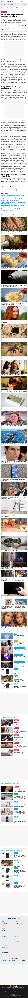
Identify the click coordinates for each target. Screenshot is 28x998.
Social (3, 943)
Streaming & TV (5, 945)
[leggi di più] (26, 29)
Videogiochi (4, 947)
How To (16, 936)
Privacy (16, 991)
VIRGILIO (7, 987)
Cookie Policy (20, 991)
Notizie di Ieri (4, 925)
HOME (2, 10)
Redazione (17, 941)
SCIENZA (15, 794)
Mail (22, 3)
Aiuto (18, 992)
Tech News (4, 926)
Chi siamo (6, 991)
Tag (18, 960)
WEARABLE (6, 10)
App (15, 926)
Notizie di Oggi (5, 923)
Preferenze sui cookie (12, 992)
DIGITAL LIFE (4, 934)
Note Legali (11, 991)
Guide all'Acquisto (18, 938)
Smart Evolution (5, 938)
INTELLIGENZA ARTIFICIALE (19, 662)
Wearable (4, 936)
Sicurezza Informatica (5, 952)
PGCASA (24, 987)
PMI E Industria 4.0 (19, 951)
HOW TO (15, 640)
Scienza (3, 928)
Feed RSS (4, 960)
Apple (16, 925)
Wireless (10, 186)
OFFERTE (16, 669)
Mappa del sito (12, 960)
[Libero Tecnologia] (14, 958)
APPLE (15, 633)
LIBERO (3, 987)
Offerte (3, 930)
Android (16, 923)
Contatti (23, 960)
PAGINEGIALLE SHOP (18, 987)
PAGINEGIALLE (11, 987)
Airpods (4, 186)
